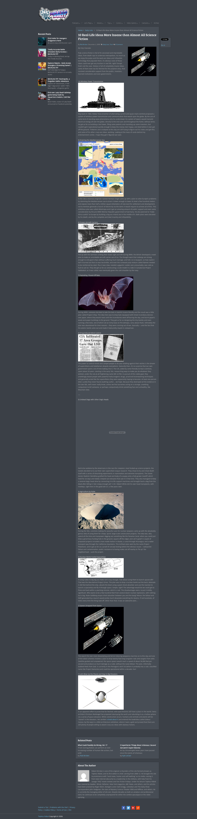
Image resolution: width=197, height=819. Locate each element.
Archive (156, 23)
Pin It (163, 45)
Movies (99, 23)
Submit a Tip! (43, 807)
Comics (118, 23)
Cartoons (145, 23)
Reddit (138, 808)
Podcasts (75, 23)
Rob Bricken (84, 44)
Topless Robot (43, 816)
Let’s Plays (88, 23)
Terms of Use (62, 810)
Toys (109, 23)
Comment (119, 44)
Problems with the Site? (59, 807)
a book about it (112, 719)
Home (80, 30)
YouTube (133, 808)
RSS (70, 810)
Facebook (123, 808)
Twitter (128, 808)
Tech (111, 44)
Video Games (131, 23)
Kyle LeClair (126, 756)
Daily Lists (89, 30)
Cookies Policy (49, 810)
